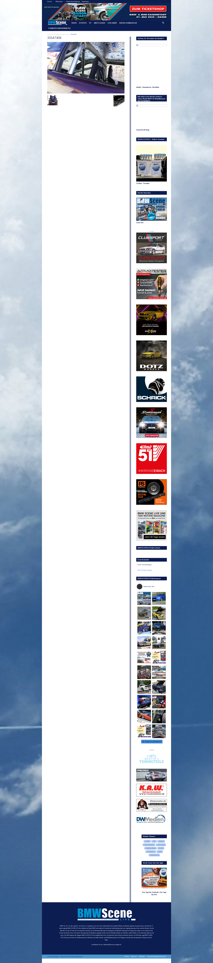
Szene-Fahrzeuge (128, 23)
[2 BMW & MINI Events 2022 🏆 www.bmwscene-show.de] (159, 643)
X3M (154, 841)
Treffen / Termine (143, 183)
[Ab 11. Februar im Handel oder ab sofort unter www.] (144, 672)
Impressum (85, 1)
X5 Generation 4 (151, 851)
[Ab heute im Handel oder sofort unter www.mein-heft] (144, 731)
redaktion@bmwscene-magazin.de (112, 944)
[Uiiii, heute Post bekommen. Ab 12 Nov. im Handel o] (159, 731)
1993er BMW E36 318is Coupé (60, 34)
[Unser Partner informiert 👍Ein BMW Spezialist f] (144, 643)
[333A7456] (85, 93)
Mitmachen (59, 1)
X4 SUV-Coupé (161, 844)
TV (90, 23)
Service (49, 1)
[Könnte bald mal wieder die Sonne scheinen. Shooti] (159, 687)
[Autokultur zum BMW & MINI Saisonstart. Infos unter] (144, 657)
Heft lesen (99, 23)
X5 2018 (161, 848)
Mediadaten (142, 956)
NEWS (74, 23)
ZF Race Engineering (149, 844)
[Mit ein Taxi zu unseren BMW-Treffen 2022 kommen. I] (159, 598)
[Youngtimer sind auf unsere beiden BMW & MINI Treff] (159, 613)
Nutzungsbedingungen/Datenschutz (156, 956)
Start (48, 34)
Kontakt (127, 956)
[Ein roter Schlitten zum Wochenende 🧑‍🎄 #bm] (144, 716)
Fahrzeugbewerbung (59, 28)
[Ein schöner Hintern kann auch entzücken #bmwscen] (144, 702)
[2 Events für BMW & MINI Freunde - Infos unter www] (159, 672)
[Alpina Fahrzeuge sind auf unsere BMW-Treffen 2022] (144, 628)
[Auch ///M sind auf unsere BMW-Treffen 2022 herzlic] (159, 628)
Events (83, 23)
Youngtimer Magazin (150, 848)
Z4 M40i (147, 841)
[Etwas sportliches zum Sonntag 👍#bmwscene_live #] (144, 687)
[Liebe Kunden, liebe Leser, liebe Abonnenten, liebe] (159, 702)
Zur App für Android (150, 892)
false (44, 11)
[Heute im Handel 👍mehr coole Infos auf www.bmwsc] (159, 657)
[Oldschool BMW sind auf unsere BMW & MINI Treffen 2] (144, 613)
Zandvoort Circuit (155, 854)
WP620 (160, 851)
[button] (163, 23)
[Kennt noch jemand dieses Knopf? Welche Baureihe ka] (159, 716)
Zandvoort (161, 841)
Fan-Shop (112, 23)
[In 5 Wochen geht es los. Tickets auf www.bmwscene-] (144, 598)
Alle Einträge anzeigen (145, 570)
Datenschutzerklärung (73, 1)
